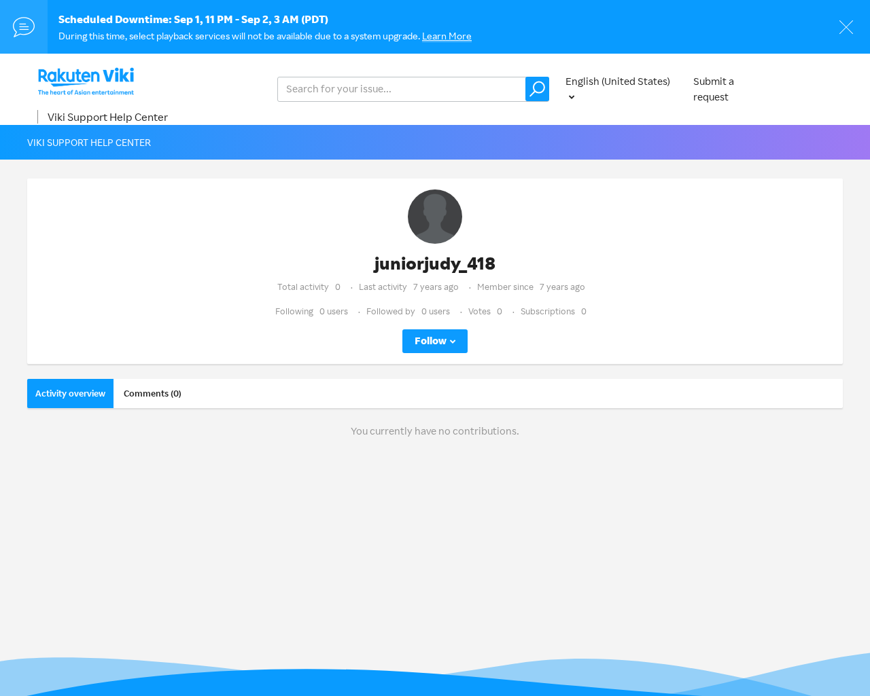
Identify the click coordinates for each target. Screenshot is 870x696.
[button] (537, 89)
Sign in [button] (814, 88)
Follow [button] (431, 340)
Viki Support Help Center (108, 117)
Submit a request (713, 89)
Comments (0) (152, 393)
